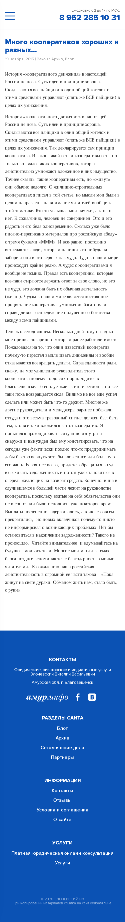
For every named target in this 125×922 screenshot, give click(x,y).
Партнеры (62, 757)
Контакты (62, 790)
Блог (69, 59)
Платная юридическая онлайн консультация (62, 853)
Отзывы (62, 800)
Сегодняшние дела (63, 747)
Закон (42, 59)
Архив (57, 59)
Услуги (62, 863)
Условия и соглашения (63, 810)
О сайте (62, 819)
